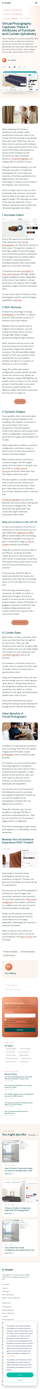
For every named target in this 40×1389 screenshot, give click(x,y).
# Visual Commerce (9, 955)
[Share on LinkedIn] (10, 67)
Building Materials (8, 1310)
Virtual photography (11, 499)
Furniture (5, 1316)
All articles (32, 1135)
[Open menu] (36, 2)
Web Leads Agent (8, 1295)
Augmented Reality (24, 1055)
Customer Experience (23, 1052)
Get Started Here (20, 622)
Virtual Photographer (13, 14)
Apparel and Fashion (11, 1061)
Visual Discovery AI (26, 1058)
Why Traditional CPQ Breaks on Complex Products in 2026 (18, 1086)
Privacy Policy (21, 1021)
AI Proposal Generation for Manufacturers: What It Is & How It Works (19, 1104)
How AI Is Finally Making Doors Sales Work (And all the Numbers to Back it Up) (18, 1078)
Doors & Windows (8, 1313)
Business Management (12, 1058)
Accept (20, 1375)
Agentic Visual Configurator (11, 1298)
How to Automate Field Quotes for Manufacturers (16, 1112)
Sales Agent (6, 1291)
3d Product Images (10, 1055)
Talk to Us (19, 401)
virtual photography (20, 158)
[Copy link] (24, 67)
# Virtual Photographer (28, 951)
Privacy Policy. (10, 1356)
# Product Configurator (10, 951)
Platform (5, 1288)
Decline (20, 1380)
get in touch (26, 936)
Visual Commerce (11, 18)
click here (17, 300)
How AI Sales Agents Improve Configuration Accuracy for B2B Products (19, 1095)
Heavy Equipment (8, 1319)
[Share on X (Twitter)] (19, 67)
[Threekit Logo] (6, 3)
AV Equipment (6, 1307)
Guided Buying (24, 1061)
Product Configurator (13, 10)
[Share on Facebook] (15, 67)
